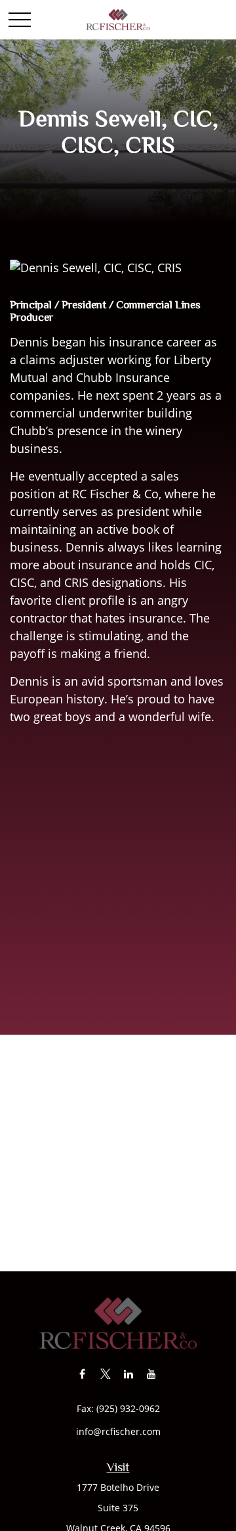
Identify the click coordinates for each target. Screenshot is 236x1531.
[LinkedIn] (128, 1373)
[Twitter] (105, 1373)
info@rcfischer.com (118, 1431)
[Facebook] (82, 1373)
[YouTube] (151, 1373)
